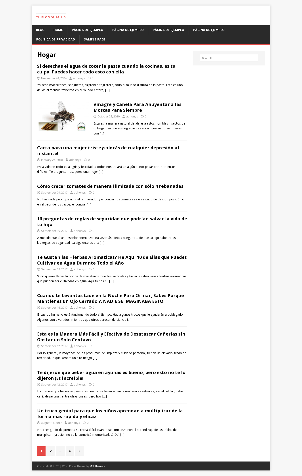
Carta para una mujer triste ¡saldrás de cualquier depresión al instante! (108, 150)
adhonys (79, 78)
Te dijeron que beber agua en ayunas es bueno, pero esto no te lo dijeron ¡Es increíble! (111, 375)
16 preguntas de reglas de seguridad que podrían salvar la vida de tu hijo (112, 221)
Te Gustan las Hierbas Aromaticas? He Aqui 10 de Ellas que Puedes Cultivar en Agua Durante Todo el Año (112, 260)
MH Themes (97, 466)
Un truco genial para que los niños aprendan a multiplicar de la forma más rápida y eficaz (110, 413)
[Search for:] (228, 58)
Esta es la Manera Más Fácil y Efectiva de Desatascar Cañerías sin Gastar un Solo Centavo (111, 337)
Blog (40, 30)
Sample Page (94, 39)
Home (58, 30)
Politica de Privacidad (55, 39)
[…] (107, 90)
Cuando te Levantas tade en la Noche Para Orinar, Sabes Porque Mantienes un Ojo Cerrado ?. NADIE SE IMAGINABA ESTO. (110, 298)
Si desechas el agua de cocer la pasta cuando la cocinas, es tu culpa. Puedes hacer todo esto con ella (106, 69)
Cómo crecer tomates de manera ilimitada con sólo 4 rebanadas (110, 186)
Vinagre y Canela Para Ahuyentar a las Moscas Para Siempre (138, 107)
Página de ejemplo (87, 30)
